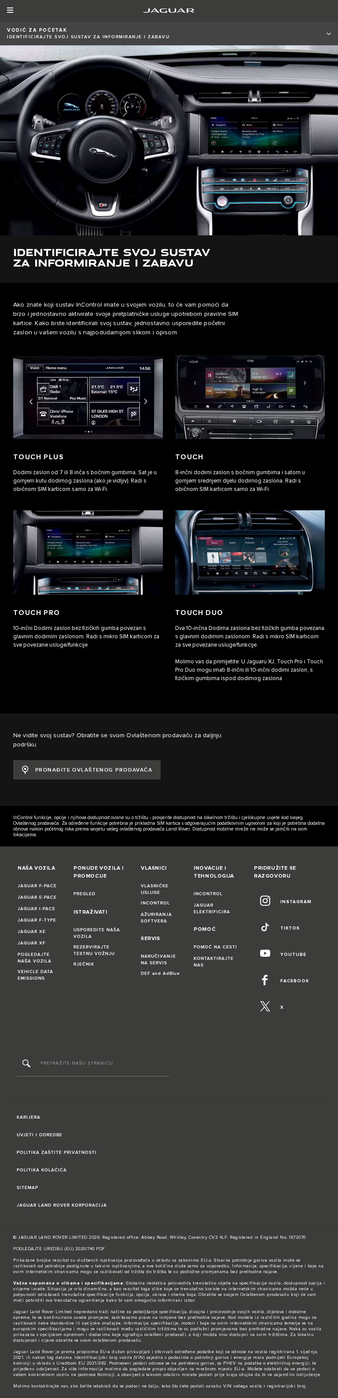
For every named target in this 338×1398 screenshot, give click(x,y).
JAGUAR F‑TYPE (37, 920)
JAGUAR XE (32, 931)
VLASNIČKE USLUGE (155, 889)
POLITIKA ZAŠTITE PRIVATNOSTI (57, 1152)
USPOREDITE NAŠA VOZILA (96, 933)
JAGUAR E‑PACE (37, 897)
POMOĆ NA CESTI (215, 947)
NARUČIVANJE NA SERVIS (158, 960)
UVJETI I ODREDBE (39, 1135)
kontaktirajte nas (49, 1386)
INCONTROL (155, 903)
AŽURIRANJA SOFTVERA (156, 918)
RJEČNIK (83, 964)
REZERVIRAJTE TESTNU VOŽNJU (94, 950)
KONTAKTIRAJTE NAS (214, 962)
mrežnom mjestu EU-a (220, 1369)
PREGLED (84, 894)
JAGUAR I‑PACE (36, 908)
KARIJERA (28, 1117)
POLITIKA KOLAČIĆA (42, 1170)
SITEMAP (27, 1187)
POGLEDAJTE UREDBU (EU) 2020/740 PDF (59, 1249)
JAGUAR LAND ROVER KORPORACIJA (62, 1205)
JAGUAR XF (32, 943)
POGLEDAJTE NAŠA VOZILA (34, 958)
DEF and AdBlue (160, 973)
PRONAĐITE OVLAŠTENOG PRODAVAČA (93, 770)
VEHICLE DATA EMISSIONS (35, 975)
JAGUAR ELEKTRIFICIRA (212, 909)
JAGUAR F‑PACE (37, 886)
